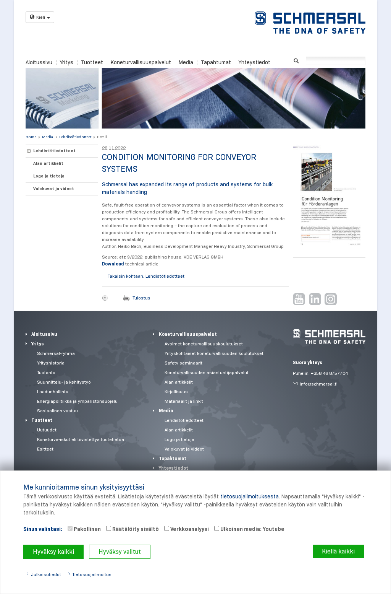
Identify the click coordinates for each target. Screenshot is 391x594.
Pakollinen (87, 529)
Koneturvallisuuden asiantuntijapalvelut (207, 372)
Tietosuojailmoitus (91, 574)
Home (31, 136)
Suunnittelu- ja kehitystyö (64, 382)
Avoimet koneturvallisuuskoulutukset (204, 344)
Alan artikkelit (48, 163)
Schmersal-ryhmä (56, 353)
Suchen (296, 60)
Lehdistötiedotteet (75, 136)
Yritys (66, 62)
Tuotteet (92, 62)
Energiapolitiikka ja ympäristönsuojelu (77, 401)
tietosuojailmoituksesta (249, 496)
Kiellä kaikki (338, 551)
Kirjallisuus (176, 391)
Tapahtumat (216, 62)
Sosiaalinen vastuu (57, 410)
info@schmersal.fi (319, 384)
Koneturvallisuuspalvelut (141, 62)
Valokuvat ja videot (53, 188)
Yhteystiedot (254, 62)
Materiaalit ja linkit (184, 401)
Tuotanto (46, 372)
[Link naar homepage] (329, 336)
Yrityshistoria (51, 363)
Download (113, 264)
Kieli (40, 17)
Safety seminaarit (183, 363)
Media (186, 62)
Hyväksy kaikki (53, 551)
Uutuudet (47, 430)
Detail (102, 136)
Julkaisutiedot (46, 574)
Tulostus (141, 298)
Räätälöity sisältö (135, 529)
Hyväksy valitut (120, 551)
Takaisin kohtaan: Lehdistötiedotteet (146, 276)
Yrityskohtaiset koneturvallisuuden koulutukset (214, 353)
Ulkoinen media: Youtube (251, 529)
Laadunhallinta (52, 391)
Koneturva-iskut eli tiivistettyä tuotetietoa (80, 439)
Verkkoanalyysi (189, 529)
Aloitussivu (39, 62)
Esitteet (45, 449)
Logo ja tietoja (49, 176)
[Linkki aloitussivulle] (310, 22)
